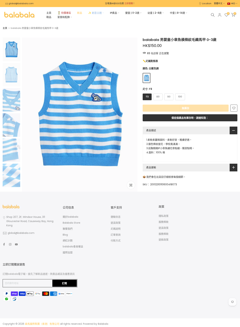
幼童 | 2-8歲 (155, 13)
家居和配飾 (63, 17)
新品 (79, 13)
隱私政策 (163, 216)
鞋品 (48, 17)
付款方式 (116, 240)
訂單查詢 (116, 234)
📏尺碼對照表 (150, 61)
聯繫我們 (68, 228)
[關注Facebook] (4, 244)
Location (206, 3)
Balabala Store (71, 223)
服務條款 (163, 222)
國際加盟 (68, 252)
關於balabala (70, 217)
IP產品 (113, 13)
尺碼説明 (116, 228)
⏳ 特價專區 (64, 13)
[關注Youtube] (16, 244)
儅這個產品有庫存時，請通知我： (189, 118)
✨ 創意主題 (95, 13)
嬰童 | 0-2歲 (132, 13)
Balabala (103, 324)
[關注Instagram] (10, 244)
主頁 (48, 13)
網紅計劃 (68, 240)
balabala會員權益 (73, 246)
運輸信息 (116, 217)
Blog (65, 234)
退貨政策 (116, 223)
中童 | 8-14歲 (177, 13)
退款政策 (163, 239)
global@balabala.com (21, 3)
